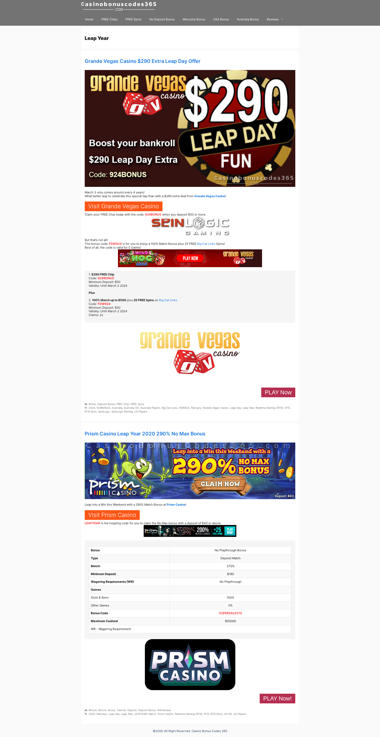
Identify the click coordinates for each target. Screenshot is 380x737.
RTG (287, 407)
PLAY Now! (277, 698)
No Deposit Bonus (162, 19)
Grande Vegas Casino (209, 196)
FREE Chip (123, 404)
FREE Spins (133, 19)
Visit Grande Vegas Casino (123, 206)
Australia (117, 407)
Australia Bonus (248, 19)
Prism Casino (176, 504)
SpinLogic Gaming (122, 411)
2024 (92, 407)
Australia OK (131, 407)
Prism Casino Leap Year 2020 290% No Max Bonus (145, 434)
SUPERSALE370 (230, 613)
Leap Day (235, 407)
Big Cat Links (206, 244)
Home (89, 19)
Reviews (273, 19)
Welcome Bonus (194, 19)
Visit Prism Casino (112, 514)
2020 (92, 713)
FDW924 (115, 244)
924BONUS (153, 214)
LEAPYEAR (92, 523)
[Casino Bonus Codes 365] (119, 6)
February (196, 407)
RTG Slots (91, 411)
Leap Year (248, 407)
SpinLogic (104, 411)
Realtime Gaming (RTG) (269, 407)
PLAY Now (278, 392)
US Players (140, 411)
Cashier (121, 710)
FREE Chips (109, 19)
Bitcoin (93, 710)
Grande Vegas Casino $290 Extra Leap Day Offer (142, 61)
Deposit (132, 710)
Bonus (92, 404)
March (152, 713)
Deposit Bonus (106, 404)
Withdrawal (164, 710)
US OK (228, 713)
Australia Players (150, 407)
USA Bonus (221, 19)
